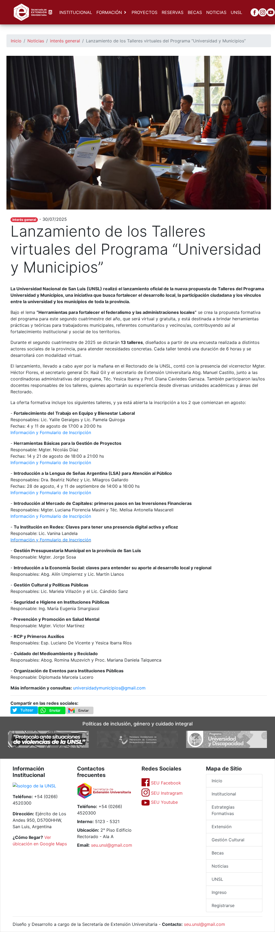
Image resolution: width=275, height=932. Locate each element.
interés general (65, 40)
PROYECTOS (144, 12)
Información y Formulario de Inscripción (50, 432)
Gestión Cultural (228, 839)
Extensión (221, 826)
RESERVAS (172, 12)
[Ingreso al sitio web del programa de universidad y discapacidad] (226, 739)
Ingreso (219, 892)
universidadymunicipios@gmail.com (109, 688)
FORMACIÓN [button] (109, 12)
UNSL (236, 12)
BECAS (195, 12)
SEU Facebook (165, 783)
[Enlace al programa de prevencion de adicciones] (137, 739)
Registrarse (223, 905)
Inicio (16, 40)
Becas (218, 853)
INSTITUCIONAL (75, 12)
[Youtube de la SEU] (266, 12)
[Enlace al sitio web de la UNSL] (34, 786)
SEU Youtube (164, 802)
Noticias (35, 40)
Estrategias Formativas (223, 810)
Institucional (224, 794)
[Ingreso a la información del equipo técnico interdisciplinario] (48, 739)
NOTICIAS (216, 12)
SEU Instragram (166, 793)
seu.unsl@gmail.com (111, 845)
